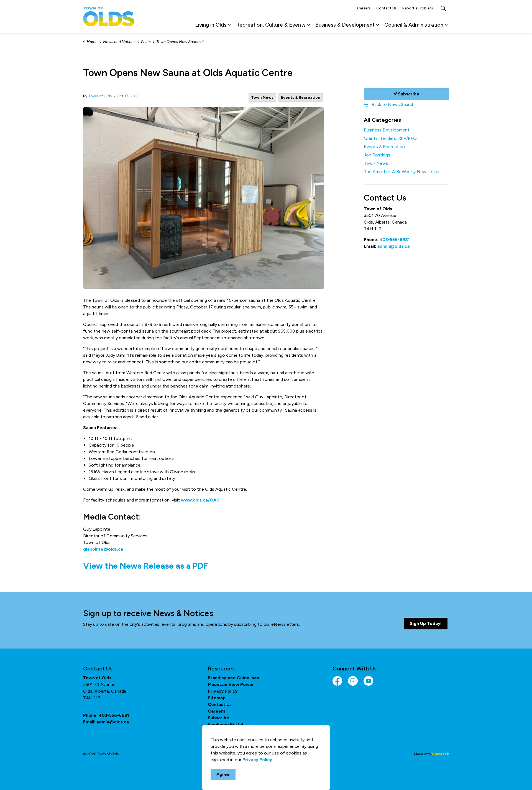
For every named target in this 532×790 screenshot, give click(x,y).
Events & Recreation (300, 97)
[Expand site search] (443, 8)
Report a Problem (417, 8)
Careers (364, 8)
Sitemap (217, 697)
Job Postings (377, 155)
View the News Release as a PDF (145, 566)
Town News (262, 97)
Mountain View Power (231, 684)
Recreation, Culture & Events (271, 25)
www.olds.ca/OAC (200, 500)
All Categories (382, 120)
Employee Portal (225, 724)
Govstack (440, 754)
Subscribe (408, 94)
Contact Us (386, 8)
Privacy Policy (222, 691)
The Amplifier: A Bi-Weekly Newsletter (402, 171)
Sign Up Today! (426, 623)
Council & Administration (413, 25)
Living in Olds (210, 25)
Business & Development (345, 25)
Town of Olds (100, 96)
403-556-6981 (394, 239)
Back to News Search (393, 104)
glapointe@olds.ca (103, 549)
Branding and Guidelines (233, 677)
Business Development (387, 130)
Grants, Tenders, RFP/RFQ (390, 138)
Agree (223, 774)
